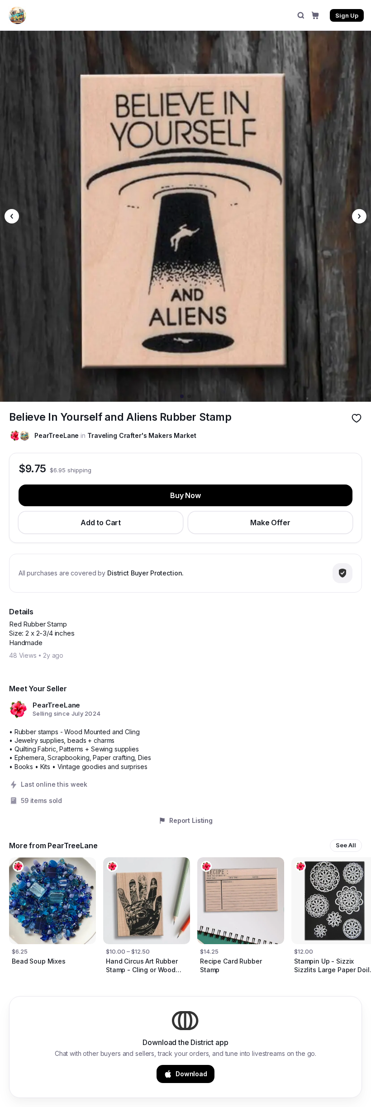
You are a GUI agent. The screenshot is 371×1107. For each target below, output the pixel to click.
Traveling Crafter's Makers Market (141, 435)
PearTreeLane (56, 435)
